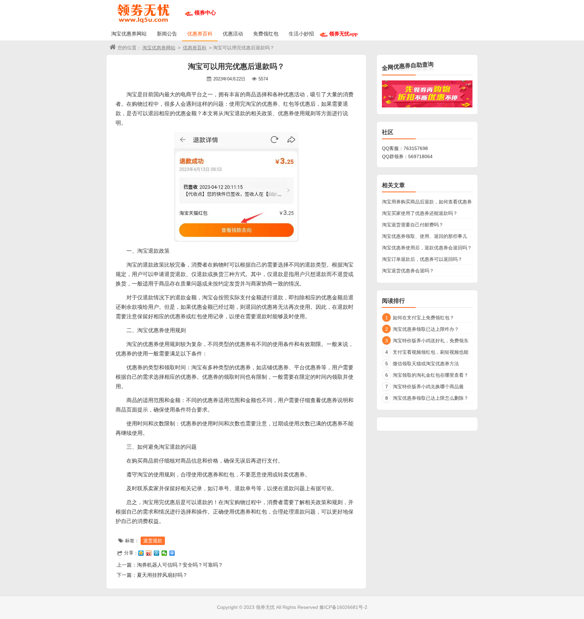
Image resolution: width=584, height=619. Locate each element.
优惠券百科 (200, 33)
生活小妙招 (301, 33)
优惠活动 (233, 33)
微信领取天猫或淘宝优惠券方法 (426, 363)
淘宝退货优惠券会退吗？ (408, 270)
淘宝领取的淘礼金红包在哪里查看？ (430, 375)
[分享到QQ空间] (141, 553)
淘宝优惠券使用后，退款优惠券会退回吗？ (427, 247)
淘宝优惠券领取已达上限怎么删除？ (430, 398)
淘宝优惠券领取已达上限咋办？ (426, 329)
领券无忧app (343, 33)
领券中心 (205, 13)
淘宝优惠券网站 (129, 33)
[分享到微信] (164, 553)
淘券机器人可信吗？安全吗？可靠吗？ (180, 565)
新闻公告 (167, 33)
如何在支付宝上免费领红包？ (423, 317)
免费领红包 (265, 33)
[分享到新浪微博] (149, 553)
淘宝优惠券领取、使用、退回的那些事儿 (424, 236)
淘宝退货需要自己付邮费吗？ (412, 224)
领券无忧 (265, 607)
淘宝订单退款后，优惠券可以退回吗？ (422, 259)
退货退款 (152, 540)
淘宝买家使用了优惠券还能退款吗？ (420, 213)
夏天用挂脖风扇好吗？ (162, 575)
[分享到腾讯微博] (157, 553)
